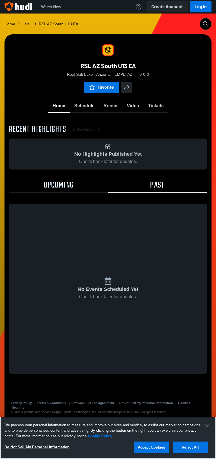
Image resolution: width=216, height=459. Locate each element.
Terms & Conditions (51, 403)
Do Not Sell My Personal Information (146, 403)
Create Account (167, 6)
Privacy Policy (21, 403)
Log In (201, 6)
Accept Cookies (151, 447)
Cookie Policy (100, 436)
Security (18, 407)
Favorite (106, 87)
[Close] (207, 426)
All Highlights (82, 129)
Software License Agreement (92, 403)
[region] (108, 438)
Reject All (190, 447)
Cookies (184, 403)
